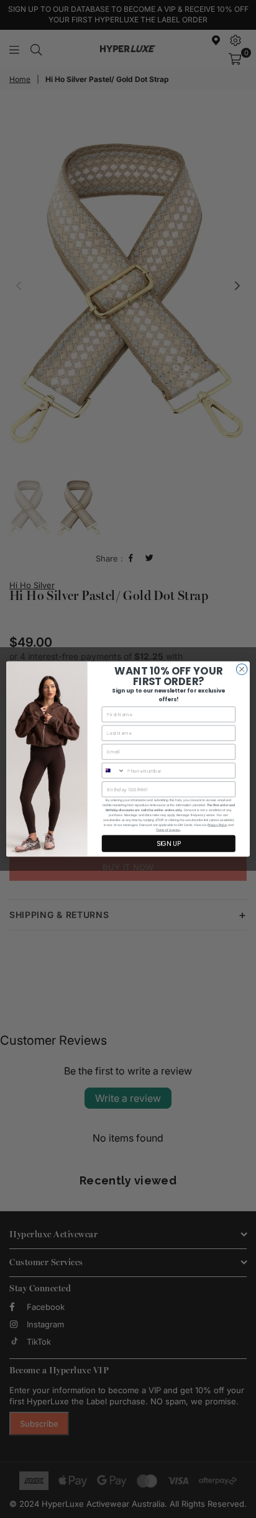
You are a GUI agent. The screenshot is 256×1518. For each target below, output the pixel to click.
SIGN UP (169, 843)
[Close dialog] (241, 669)
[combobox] (113, 770)
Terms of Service (168, 830)
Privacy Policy (217, 825)
